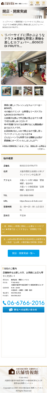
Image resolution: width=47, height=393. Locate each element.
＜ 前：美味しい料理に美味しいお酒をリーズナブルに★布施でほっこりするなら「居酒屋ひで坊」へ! (23, 229)
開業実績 (19, 22)
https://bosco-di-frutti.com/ (31, 201)
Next (43, 69)
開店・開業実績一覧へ (23, 253)
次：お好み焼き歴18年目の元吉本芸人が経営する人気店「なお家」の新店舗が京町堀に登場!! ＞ (24, 240)
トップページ (8, 22)
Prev (4, 69)
